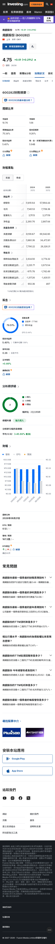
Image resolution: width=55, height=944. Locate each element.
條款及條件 (7, 907)
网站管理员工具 (9, 832)
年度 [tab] (8, 177)
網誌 (4, 814)
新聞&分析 (25, 73)
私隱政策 (6, 917)
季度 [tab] (18, 177)
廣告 (32, 820)
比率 (46, 81)
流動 (4, 820)
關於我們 (34, 814)
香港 (28, 12)
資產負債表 (27, 81)
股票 (5, 12)
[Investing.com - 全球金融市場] (18, 4)
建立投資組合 (8, 826)
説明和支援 (35, 826)
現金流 (38, 81)
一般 (4, 73)
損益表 (16, 81)
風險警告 (6, 927)
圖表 (13, 73)
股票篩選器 (17, 12)
